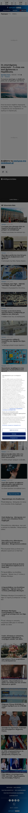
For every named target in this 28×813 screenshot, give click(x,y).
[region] (14, 406)
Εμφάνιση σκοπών (14, 430)
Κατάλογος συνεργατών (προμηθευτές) (11, 425)
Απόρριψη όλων (14, 437)
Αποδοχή (14, 433)
